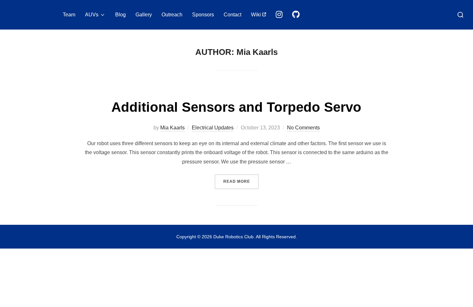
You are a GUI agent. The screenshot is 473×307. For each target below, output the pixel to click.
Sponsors (203, 14)
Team (69, 14)
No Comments (303, 127)
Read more (241, 181)
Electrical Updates (213, 127)
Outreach (172, 14)
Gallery (143, 14)
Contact (232, 14)
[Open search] (460, 15)
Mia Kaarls (172, 127)
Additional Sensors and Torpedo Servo (236, 107)
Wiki (256, 14)
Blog (120, 14)
